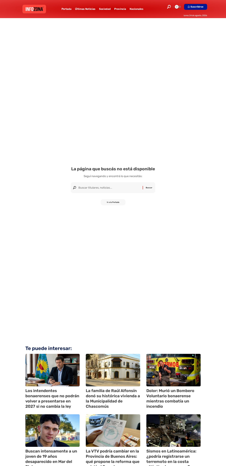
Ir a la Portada (113, 202)
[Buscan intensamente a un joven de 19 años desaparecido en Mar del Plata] (52, 430)
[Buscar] (109, 187)
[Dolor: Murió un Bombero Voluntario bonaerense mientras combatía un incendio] (173, 370)
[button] (169, 7)
